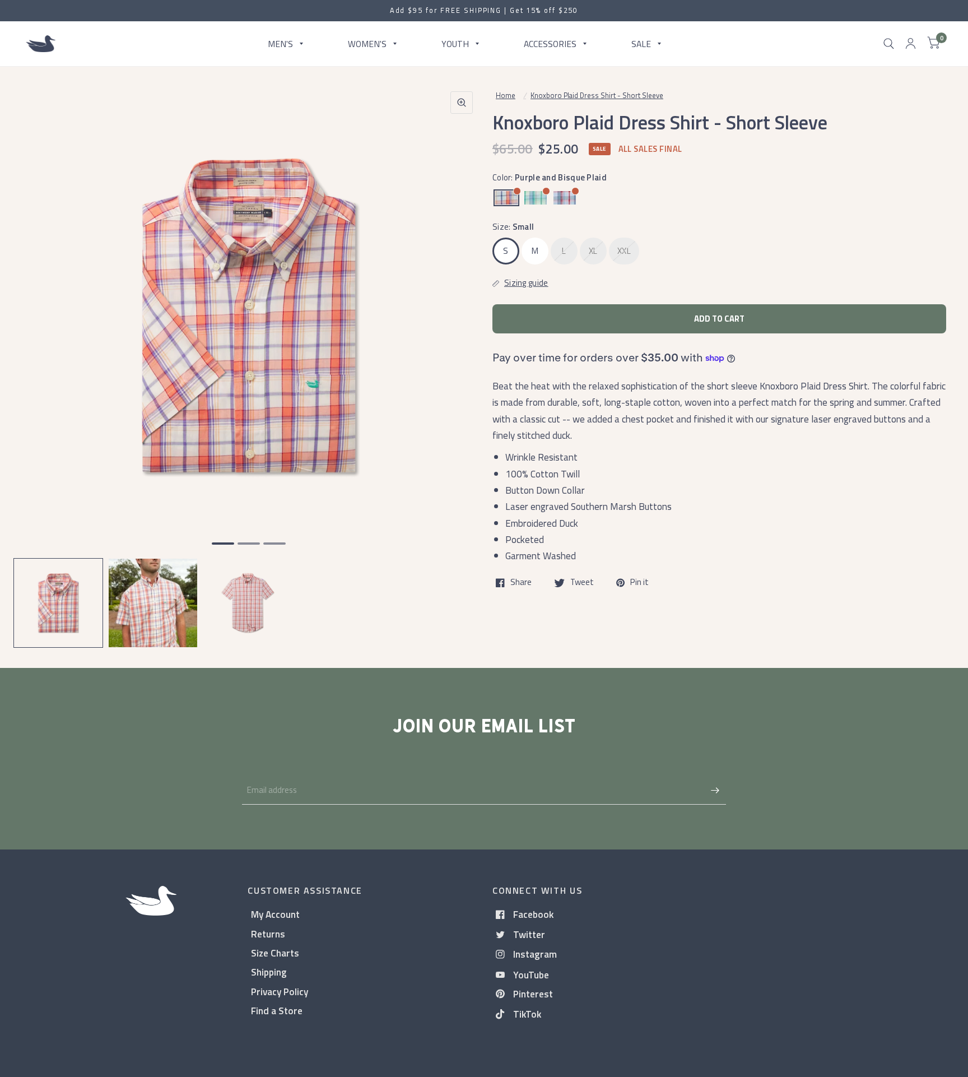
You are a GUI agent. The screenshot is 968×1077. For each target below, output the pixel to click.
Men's (280, 43)
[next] (461, 358)
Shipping (269, 971)
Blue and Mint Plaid (536, 197)
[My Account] (911, 43)
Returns (268, 933)
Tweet (582, 582)
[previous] (36, 358)
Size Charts (275, 952)
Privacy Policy (279, 991)
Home (505, 95)
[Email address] (715, 790)
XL (593, 250)
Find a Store (276, 1010)
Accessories (550, 43)
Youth (455, 43)
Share (521, 582)
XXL (624, 250)
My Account (275, 914)
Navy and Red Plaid (565, 197)
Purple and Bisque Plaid (506, 197)
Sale (641, 43)
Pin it (639, 582)
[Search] (889, 43)
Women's (367, 43)
